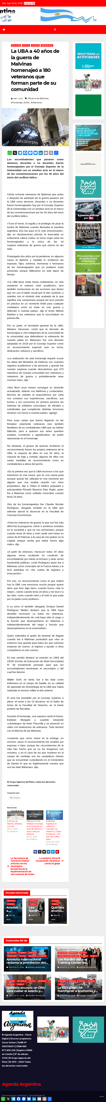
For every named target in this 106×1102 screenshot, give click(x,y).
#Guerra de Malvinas (38, 98)
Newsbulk (38, 1095)
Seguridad (11, 901)
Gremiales (72, 981)
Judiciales (32, 953)
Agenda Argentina (36, 967)
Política (26, 45)
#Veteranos (36, 102)
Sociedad (35, 45)
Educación (16, 45)
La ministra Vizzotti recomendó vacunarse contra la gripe (48, 861)
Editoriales (11, 953)
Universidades (46, 45)
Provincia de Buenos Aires (68, 956)
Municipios (73, 953)
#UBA (26, 102)
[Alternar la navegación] (55, 29)
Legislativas (12, 956)
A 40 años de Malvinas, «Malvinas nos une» (14, 823)
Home (101, 1096)
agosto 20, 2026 (17, 996)
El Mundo (22, 953)
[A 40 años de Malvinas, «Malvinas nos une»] (15, 815)
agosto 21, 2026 (16, 967)
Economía (11, 981)
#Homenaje (16, 102)
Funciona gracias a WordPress (14, 1095)
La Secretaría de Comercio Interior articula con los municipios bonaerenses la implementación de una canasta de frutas (22, 866)
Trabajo (32, 904)
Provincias (42, 981)
